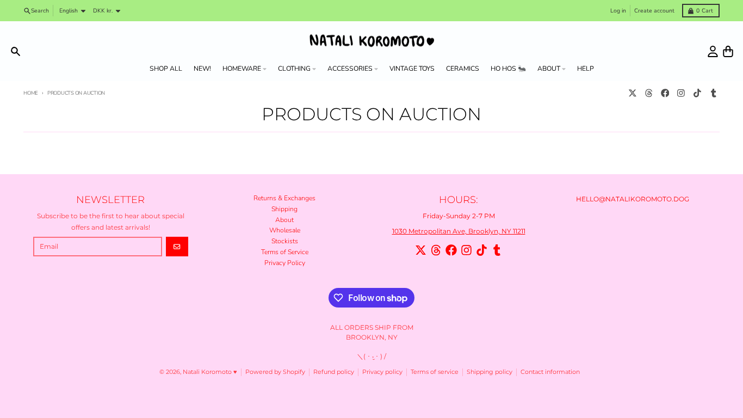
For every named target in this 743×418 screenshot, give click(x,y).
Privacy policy (382, 372)
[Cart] (728, 51)
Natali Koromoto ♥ (210, 372)
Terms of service (435, 372)
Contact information (550, 372)
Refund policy (333, 372)
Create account (654, 11)
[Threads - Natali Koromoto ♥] (648, 93)
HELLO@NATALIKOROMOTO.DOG (632, 199)
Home (30, 92)
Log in (618, 11)
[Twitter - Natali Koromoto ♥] (633, 93)
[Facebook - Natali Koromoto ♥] (665, 93)
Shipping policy (489, 372)
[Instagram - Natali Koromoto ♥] (681, 93)
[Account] (713, 51)
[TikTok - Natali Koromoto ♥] (697, 93)
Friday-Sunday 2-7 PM (459, 216)
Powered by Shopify (275, 372)
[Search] (15, 51)
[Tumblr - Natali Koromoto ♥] (713, 93)
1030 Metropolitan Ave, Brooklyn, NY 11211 (458, 231)
